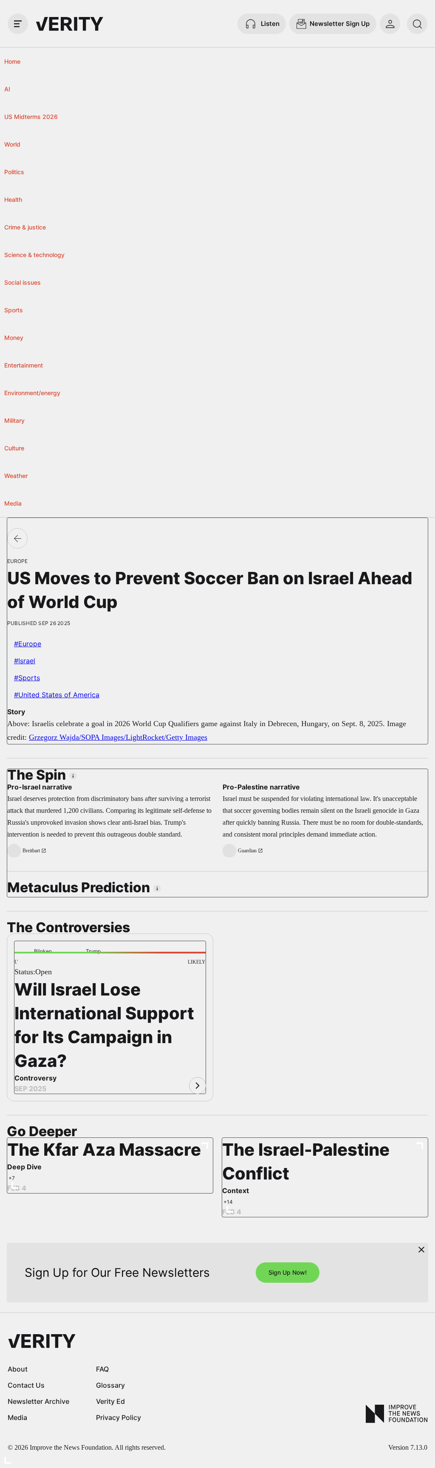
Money (13, 337)
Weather (16, 475)
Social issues (22, 282)
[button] (28, 966)
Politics (14, 171)
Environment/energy (32, 392)
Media (13, 503)
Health (13, 199)
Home (12, 61)
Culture (14, 448)
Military (14, 420)
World (12, 144)
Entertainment (23, 365)
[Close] (421, 1249)
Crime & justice (25, 227)
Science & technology (34, 254)
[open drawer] (18, 24)
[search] (417, 24)
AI (7, 89)
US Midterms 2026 (31, 116)
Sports (13, 310)
